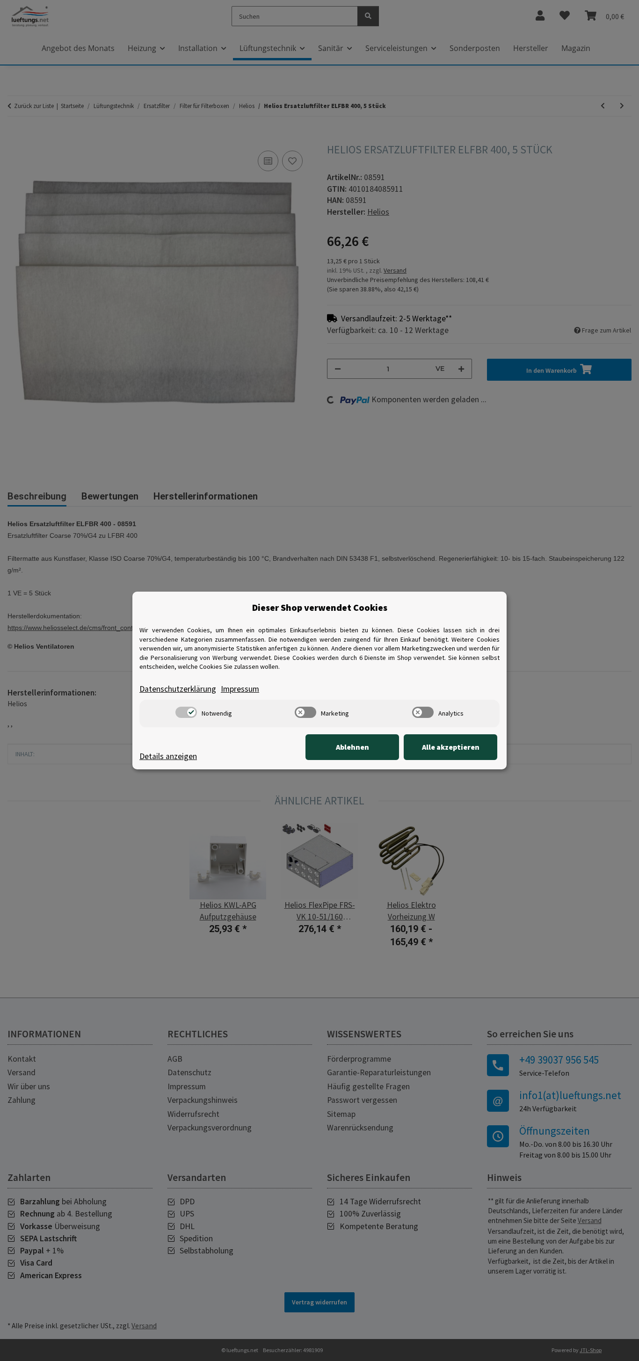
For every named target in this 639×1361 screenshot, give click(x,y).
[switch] (186, 712)
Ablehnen (352, 747)
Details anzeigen (168, 756)
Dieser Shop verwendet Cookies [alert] (319, 607)
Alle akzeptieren (450, 747)
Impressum (240, 689)
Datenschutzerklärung (177, 689)
